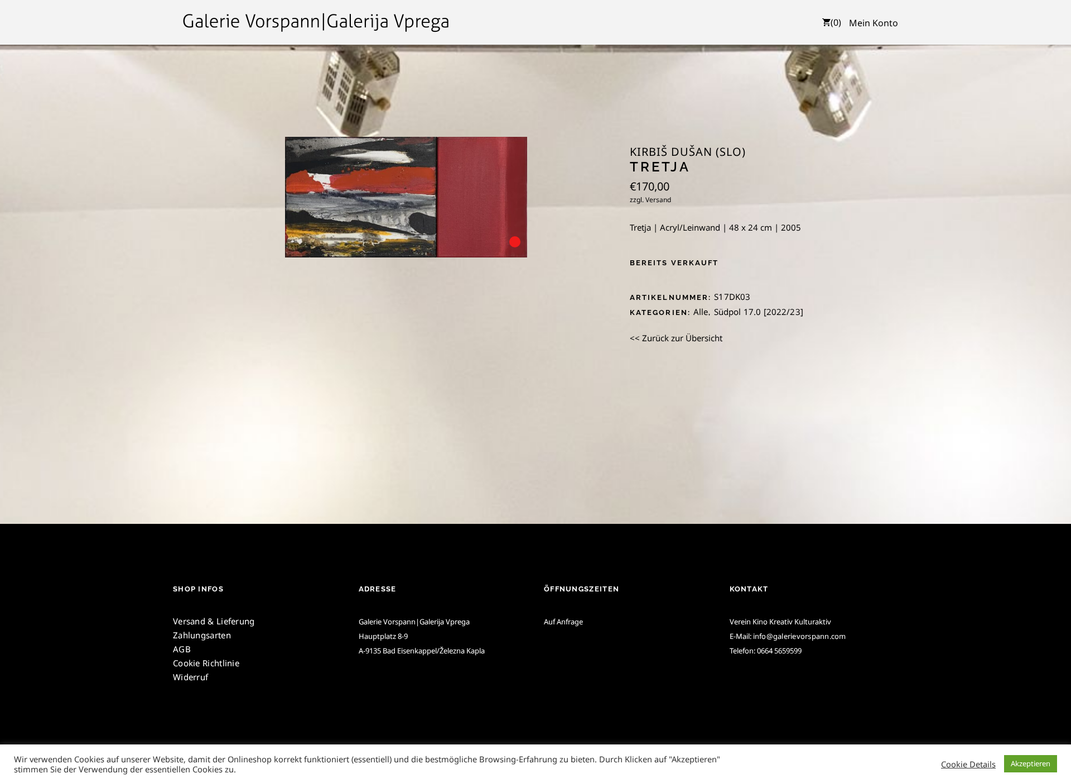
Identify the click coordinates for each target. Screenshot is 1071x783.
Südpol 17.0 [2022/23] (758, 311)
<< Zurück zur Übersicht (676, 337)
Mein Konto (873, 23)
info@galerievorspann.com (799, 636)
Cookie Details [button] (968, 764)
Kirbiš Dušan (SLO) (688, 152)
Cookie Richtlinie (206, 663)
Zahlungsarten (202, 635)
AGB (182, 649)
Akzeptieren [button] (1030, 763)
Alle (700, 311)
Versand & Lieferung (214, 621)
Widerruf (190, 676)
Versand (658, 199)
